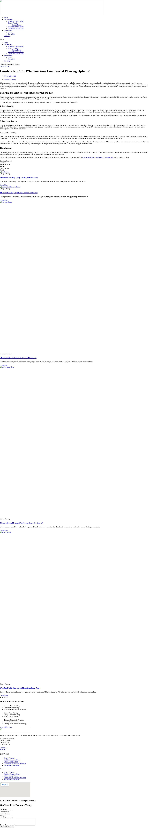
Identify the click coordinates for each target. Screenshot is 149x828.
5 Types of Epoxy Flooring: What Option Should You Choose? (21, 523)
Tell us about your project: (8, 825)
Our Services (8, 19)
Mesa (10, 32)
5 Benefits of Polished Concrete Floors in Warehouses (18, 358)
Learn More (4, 185)
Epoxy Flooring (13, 23)
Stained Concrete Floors (16, 27)
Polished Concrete (10, 79)
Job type (2, 816)
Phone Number (5, 814)
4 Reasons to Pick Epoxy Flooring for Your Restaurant (19, 193)
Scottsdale (11, 34)
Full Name (3, 809)
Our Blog (7, 36)
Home (6, 17)
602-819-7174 (4, 66)
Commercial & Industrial (16, 28)
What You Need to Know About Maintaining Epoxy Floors (20, 688)
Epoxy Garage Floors (11, 762)
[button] (74, 39)
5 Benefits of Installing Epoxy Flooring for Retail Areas (19, 178)
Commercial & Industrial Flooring (15, 763)
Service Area (8, 30)
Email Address (4, 812)
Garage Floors (16, 25)
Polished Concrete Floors (16, 21)
